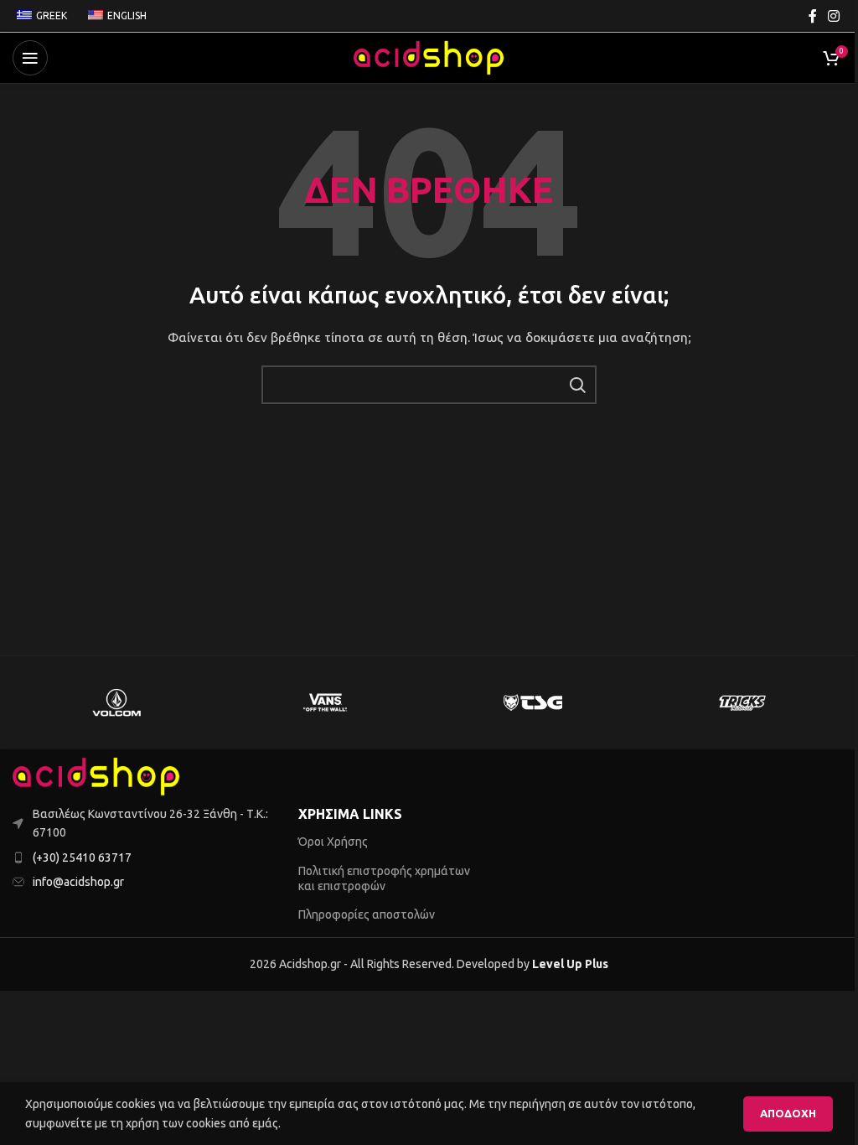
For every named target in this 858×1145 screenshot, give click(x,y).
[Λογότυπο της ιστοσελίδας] (429, 57)
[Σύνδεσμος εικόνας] (96, 775)
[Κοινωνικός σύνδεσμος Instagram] (834, 15)
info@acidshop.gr (78, 882)
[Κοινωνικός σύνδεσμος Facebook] (813, 15)
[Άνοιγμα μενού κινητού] (30, 58)
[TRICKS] (741, 702)
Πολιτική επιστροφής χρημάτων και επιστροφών (384, 878)
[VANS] (325, 702)
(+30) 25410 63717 (82, 857)
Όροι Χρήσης (333, 841)
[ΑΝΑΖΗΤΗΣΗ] (577, 384)
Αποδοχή (788, 1113)
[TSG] (533, 702)
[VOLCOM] (116, 702)
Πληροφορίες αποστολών (366, 914)
